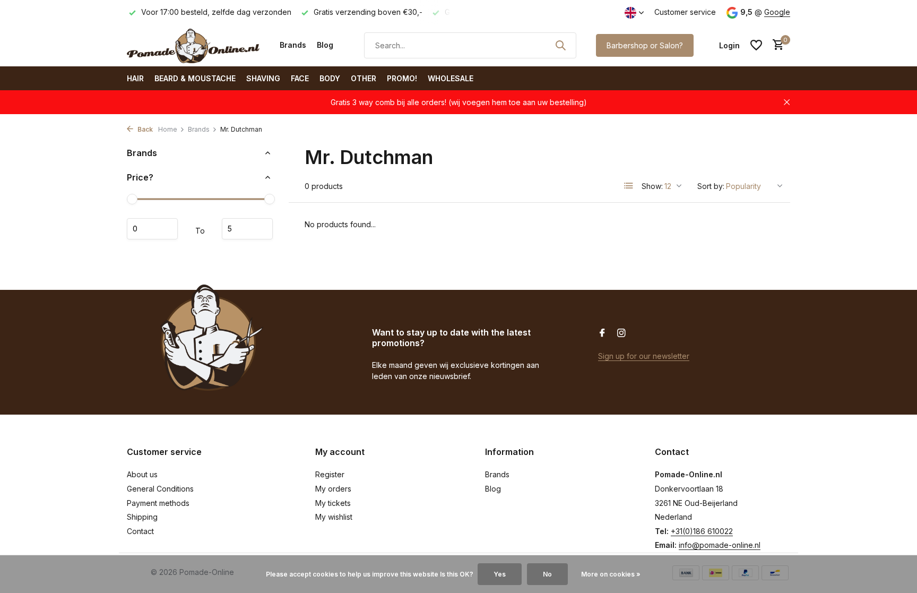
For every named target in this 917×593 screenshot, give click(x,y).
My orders (333, 488)
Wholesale (450, 78)
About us (142, 474)
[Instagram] (621, 333)
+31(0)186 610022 (702, 531)
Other (363, 78)
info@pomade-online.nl (719, 544)
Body (329, 78)
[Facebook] (602, 333)
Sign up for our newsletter (643, 355)
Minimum (152, 228)
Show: (652, 186)
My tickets (333, 503)
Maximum (247, 228)
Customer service (685, 11)
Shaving (263, 78)
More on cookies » (611, 574)
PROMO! (402, 78)
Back (144, 129)
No (547, 574)
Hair (135, 78)
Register (329, 474)
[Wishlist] (756, 45)
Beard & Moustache (195, 78)
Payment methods (158, 503)
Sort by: (710, 186)
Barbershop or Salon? (645, 45)
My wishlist (333, 516)
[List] (629, 186)
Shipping (142, 516)
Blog (325, 44)
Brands (293, 44)
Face (300, 78)
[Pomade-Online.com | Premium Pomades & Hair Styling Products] (193, 45)
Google (777, 11)
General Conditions (160, 488)
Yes (500, 574)
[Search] (560, 45)
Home (167, 129)
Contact (140, 531)
